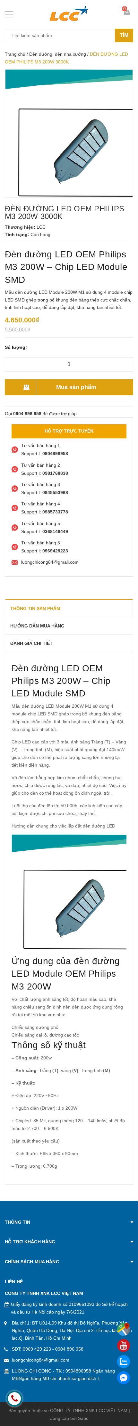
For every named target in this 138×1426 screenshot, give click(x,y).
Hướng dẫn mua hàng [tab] (37, 625)
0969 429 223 (37, 1349)
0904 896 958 (69, 1349)
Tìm (124, 35)
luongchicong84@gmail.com (40, 1360)
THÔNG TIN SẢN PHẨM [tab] (35, 608)
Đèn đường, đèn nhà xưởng (57, 54)
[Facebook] (123, 1377)
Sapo (83, 1418)
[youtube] (123, 1345)
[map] (123, 1329)
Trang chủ (15, 54)
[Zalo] (123, 1361)
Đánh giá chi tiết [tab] (31, 643)
